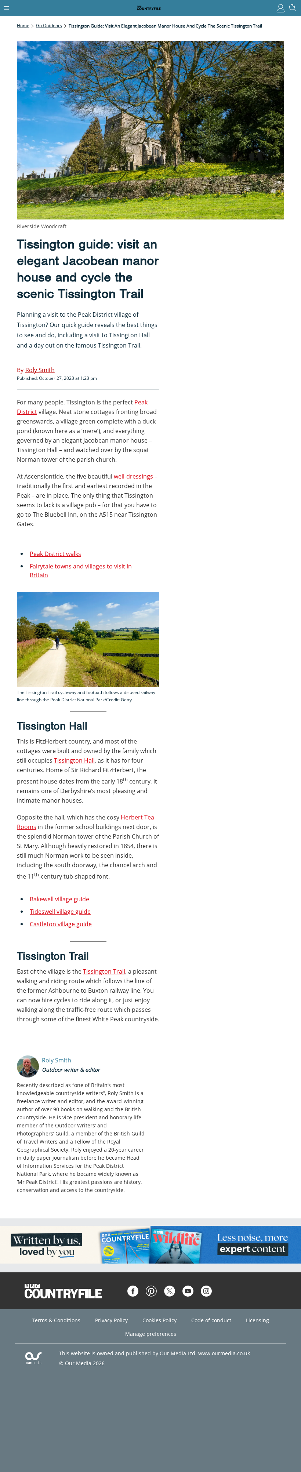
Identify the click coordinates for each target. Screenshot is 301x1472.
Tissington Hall (74, 760)
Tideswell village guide (60, 912)
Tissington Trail (104, 971)
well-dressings (133, 476)
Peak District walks (55, 554)
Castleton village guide (61, 924)
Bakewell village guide (59, 899)
